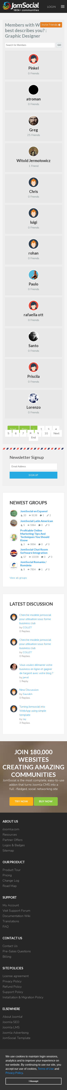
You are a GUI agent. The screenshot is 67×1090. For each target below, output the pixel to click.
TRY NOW (21, 801)
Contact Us (10, 946)
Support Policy (13, 992)
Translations (11, 921)
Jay (24, 719)
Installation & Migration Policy (23, 997)
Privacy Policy (14, 1072)
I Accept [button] (33, 1081)
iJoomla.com (11, 829)
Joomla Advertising (16, 1033)
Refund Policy (12, 987)
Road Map (10, 886)
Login (51, 6)
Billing (7, 957)
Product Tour (12, 870)
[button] (24, 1073)
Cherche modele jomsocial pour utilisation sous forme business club (35, 619)
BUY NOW (46, 801)
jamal (26, 677)
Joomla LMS (11, 1027)
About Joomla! (12, 1017)
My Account (11, 905)
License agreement (16, 976)
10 (46, 433)
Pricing (7, 875)
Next (56, 433)
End (33, 437)
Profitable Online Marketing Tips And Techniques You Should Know (34, 535)
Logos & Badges (14, 845)
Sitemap (8, 850)
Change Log (11, 881)
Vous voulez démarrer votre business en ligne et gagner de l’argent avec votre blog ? (36, 669)
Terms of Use (46, 1068)
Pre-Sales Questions (17, 951)
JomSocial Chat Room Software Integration (34, 551)
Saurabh (27, 694)
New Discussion (28, 690)
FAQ (6, 927)
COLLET (27, 627)
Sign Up (33, 475)
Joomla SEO (11, 1022)
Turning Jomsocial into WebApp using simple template (32, 711)
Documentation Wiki (16, 916)
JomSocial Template (16, 1038)
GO (59, 45)
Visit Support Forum (16, 911)
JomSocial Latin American (36, 521)
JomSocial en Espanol (33, 511)
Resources (10, 835)
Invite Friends (50, 25)
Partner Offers (13, 840)
